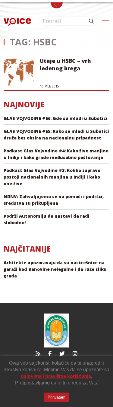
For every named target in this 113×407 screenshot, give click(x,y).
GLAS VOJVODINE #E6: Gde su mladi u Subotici (55, 118)
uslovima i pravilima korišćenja (56, 376)
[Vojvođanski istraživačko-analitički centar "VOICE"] (17, 21)
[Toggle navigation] (56, 5)
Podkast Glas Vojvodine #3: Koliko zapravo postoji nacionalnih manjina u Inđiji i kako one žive (52, 176)
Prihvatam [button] (56, 397)
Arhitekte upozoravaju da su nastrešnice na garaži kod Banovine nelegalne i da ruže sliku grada (55, 269)
